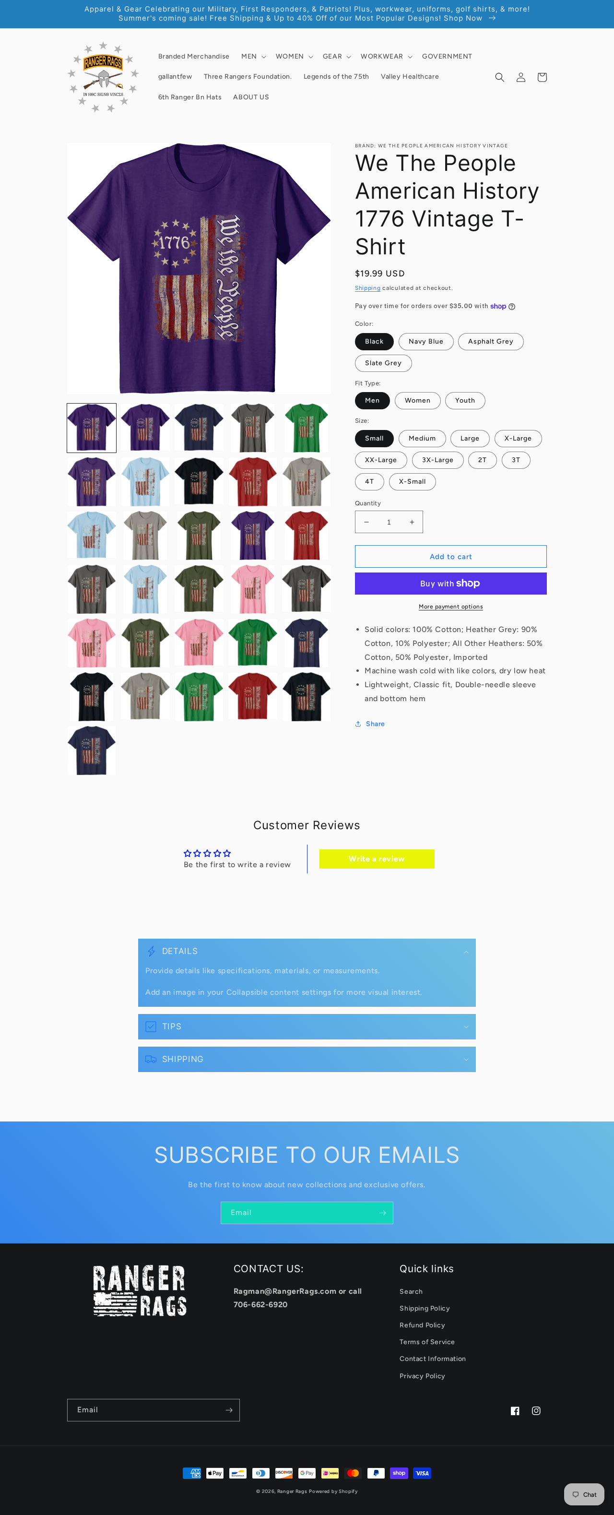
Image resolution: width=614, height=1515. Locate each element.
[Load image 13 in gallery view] (199, 535)
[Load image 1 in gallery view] (91, 428)
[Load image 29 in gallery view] (252, 696)
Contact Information (433, 1359)
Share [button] (375, 724)
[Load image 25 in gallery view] (306, 643)
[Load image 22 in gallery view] (145, 643)
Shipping (368, 288)
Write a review (376, 858)
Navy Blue (426, 341)
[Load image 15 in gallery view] (306, 535)
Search (411, 1292)
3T (516, 460)
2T (482, 460)
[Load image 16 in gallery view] (91, 589)
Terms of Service (427, 1342)
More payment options (451, 606)
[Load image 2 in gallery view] (145, 428)
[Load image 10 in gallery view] (306, 481)
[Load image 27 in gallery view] (145, 696)
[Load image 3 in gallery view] (199, 428)
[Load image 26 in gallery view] (91, 696)
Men (372, 400)
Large (470, 438)
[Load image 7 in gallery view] (145, 481)
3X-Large (438, 460)
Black (374, 341)
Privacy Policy (422, 1376)
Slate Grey (383, 363)
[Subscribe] (382, 1213)
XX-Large (381, 460)
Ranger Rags (292, 1491)
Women (418, 400)
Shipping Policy (425, 1308)
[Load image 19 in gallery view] (252, 589)
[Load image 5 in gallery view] (306, 428)
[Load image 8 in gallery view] (199, 481)
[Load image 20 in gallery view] (306, 589)
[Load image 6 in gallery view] (91, 481)
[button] (253, 57)
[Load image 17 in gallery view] (145, 589)
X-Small (412, 481)
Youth (465, 400)
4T (369, 481)
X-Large (518, 438)
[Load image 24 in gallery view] (252, 643)
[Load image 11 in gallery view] (91, 535)
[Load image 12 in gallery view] (145, 535)
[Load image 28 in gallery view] (199, 696)
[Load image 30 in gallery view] (306, 696)
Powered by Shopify (333, 1491)
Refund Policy (422, 1325)
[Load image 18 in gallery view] (199, 589)
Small (374, 438)
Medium (422, 438)
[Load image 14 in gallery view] (252, 535)
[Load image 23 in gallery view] (199, 643)
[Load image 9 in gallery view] (252, 481)
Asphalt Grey (491, 341)
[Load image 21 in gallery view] (91, 643)
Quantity (368, 503)
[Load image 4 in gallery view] (252, 428)
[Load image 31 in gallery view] (91, 750)
